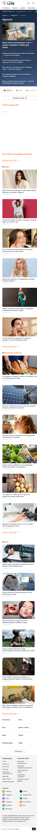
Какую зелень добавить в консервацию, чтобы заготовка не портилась (17, 466)
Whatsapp (9, 809)
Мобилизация (7, 743)
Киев (4, 735)
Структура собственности (7, 773)
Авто (20, 720)
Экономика (32, 8)
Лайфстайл (14, 15)
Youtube (8, 791)
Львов (21, 735)
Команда (5, 776)
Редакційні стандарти (21, 776)
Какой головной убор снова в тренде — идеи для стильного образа (17, 61)
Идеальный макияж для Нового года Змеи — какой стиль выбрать (18, 54)
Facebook (9, 805)
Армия (23, 8)
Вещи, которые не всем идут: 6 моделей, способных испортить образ (17, 309)
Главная (4, 15)
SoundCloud (27, 802)
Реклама (5, 769)
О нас (4, 761)
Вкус (4, 727)
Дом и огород (24, 727)
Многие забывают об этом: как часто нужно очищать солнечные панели (19, 407)
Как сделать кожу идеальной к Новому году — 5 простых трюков (17, 68)
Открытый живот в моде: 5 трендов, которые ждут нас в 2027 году (19, 221)
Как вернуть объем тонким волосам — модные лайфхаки (17, 75)
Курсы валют (6, 779)
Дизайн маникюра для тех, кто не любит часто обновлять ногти (17, 525)
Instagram (9, 802)
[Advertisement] (18, 131)
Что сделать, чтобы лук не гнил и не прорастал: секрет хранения (16, 495)
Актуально (6, 720)
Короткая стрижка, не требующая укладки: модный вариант (18, 280)
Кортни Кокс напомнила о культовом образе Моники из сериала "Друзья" (19, 191)
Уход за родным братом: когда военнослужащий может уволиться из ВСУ (18, 650)
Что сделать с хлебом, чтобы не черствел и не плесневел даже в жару (19, 377)
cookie (17, 829)
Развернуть (18, 751)
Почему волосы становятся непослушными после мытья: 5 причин (18, 436)
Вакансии (5, 764)
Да (34, 829)
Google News (27, 795)
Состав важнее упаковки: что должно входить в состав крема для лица (16, 339)
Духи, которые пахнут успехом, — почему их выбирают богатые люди (18, 82)
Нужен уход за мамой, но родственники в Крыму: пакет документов (18, 565)
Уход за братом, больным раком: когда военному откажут (17, 593)
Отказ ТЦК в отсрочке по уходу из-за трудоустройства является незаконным (17, 678)
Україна (7, 8)
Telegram (9, 795)
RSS (24, 805)
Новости (15, 8)
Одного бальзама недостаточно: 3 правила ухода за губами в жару (15, 621)
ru (28, 3)
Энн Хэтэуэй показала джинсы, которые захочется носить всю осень (17, 250)
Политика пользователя (22, 762)
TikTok (25, 791)
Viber (7, 798)
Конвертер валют (8, 781)
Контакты (5, 767)
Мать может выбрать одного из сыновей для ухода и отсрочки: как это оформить (17, 706)
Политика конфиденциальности (24, 767)
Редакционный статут (22, 771)
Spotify (25, 798)
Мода (20, 743)
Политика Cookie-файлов (23, 780)
